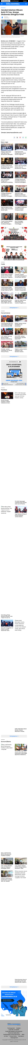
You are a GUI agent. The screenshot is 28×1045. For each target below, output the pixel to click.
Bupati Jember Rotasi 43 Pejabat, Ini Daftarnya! (20, 325)
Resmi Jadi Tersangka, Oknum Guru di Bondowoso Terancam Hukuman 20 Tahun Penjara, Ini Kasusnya (21, 167)
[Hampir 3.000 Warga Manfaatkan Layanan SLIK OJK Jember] (7, 873)
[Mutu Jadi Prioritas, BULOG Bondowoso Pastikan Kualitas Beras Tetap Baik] (7, 798)
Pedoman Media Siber (14, 1033)
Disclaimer (21, 1036)
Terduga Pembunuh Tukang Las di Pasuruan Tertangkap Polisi (7, 195)
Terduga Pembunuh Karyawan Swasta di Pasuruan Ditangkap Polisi (20, 181)
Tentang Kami (11, 1028)
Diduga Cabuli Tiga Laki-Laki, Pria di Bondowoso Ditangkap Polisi (7, 153)
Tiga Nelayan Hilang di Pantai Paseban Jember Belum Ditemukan (21, 515)
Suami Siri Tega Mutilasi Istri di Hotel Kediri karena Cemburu (21, 195)
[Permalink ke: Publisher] (2, 17)
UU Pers (6, 1036)
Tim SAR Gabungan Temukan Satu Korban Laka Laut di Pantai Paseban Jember (21, 503)
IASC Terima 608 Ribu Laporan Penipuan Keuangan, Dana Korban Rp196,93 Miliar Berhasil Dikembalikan (7, 867)
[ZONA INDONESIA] (13, 4)
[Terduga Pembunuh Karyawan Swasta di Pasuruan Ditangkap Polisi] (21, 174)
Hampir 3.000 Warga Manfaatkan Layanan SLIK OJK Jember (6, 880)
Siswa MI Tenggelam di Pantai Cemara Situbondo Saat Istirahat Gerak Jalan (7, 629)
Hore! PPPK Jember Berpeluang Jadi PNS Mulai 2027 (20, 338)
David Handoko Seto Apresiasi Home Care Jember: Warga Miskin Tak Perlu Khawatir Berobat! (20, 289)
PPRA (23, 1034)
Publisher (6, 17)
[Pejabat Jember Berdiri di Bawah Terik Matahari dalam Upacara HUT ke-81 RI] (21, 344)
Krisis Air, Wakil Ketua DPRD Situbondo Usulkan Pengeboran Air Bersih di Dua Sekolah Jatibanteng (20, 302)
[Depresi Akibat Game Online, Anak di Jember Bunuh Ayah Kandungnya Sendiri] (7, 202)
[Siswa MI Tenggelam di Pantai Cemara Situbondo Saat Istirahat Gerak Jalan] (7, 623)
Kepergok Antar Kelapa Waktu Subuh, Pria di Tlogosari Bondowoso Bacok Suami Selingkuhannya (21, 153)
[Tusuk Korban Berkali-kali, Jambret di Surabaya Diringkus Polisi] (7, 216)
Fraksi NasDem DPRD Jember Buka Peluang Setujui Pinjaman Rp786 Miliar (7, 289)
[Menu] (2, 4)
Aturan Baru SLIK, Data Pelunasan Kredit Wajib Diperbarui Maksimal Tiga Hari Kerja (21, 753)
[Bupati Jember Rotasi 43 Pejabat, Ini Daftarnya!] (21, 318)
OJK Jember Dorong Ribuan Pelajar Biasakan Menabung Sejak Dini (6, 338)
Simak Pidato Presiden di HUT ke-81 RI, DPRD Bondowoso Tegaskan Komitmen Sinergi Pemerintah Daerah (7, 276)
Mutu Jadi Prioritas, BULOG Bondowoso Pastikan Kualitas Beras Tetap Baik (6, 854)
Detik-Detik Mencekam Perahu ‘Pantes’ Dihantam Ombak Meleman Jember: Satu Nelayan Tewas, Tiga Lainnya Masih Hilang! (21, 730)
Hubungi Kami (14, 1037)
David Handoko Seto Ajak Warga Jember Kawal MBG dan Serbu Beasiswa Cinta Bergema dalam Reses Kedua (7, 302)
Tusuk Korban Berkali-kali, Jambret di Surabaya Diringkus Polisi (7, 223)
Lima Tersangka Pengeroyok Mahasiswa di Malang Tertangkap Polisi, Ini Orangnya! (6, 181)
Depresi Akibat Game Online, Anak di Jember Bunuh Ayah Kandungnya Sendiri (7, 209)
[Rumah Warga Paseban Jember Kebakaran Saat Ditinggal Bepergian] (7, 395)
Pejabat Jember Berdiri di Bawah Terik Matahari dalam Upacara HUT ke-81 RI (21, 350)
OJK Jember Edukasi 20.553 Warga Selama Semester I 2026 (20, 867)
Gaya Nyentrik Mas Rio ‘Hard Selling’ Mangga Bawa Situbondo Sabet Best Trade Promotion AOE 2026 (7, 325)
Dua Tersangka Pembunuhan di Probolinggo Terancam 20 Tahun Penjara (20, 223)
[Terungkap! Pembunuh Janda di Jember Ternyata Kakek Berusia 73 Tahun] (21, 202)
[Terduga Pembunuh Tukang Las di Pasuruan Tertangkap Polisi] (7, 188)
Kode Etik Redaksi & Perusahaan (13, 1031)
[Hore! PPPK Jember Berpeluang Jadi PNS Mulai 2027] (21, 331)
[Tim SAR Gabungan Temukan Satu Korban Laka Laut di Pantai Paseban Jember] (21, 446)
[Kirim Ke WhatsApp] (26, 137)
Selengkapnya (13, 307)
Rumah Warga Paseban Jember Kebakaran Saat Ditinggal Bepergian (6, 402)
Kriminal (3, 7)
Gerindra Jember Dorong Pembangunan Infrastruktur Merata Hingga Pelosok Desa (21, 276)
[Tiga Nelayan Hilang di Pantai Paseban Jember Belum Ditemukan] (21, 509)
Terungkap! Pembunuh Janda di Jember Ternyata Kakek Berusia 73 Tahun (21, 209)
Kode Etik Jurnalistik (14, 1029)
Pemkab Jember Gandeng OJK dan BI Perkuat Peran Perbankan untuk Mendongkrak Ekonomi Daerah (7, 350)
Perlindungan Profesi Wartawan (11, 1034)
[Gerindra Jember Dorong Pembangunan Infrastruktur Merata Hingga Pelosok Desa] (21, 269)
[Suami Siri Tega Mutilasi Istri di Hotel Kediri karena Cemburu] (21, 188)
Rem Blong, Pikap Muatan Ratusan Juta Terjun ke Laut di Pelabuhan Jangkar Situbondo (6, 616)
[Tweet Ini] (17, 137)
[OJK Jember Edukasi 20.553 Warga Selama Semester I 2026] (21, 861)
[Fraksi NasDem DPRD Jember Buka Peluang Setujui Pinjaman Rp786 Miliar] (7, 282)
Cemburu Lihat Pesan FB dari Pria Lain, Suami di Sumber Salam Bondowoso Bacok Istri (7, 167)
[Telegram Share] (23, 137)
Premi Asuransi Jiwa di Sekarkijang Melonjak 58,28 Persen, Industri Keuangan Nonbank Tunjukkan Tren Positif (20, 981)
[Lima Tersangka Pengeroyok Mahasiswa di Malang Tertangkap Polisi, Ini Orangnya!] (7, 174)
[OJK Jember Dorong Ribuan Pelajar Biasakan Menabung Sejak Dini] (7, 331)
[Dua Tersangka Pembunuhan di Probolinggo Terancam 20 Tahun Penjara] (21, 216)
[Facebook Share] (14, 137)
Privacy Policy (13, 1036)
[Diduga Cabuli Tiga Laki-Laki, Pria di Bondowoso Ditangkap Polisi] (7, 147)
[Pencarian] (26, 4)
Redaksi (18, 1028)
